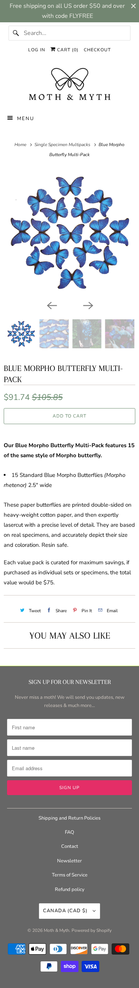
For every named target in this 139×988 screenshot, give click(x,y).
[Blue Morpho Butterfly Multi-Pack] (69, 233)
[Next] (88, 305)
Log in (36, 50)
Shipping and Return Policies (69, 818)
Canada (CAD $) (66, 910)
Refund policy (70, 889)
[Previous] (51, 305)
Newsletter (69, 861)
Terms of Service (69, 875)
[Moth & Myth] (69, 84)
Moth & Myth (56, 930)
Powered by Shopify (92, 930)
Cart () (67, 50)
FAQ (69, 832)
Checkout (97, 50)
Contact (69, 846)
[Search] (16, 33)
